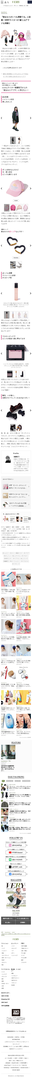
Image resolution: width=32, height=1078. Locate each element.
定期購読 (22, 922)
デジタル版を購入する (23, 918)
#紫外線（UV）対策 (23, 5)
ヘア (12, 950)
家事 (3, 981)
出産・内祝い (24, 950)
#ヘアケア (26, 553)
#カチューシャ (7, 555)
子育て (22, 943)
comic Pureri (7, 1065)
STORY (21, 1058)
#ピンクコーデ (24, 558)
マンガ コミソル (16, 1065)
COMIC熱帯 (23, 1062)
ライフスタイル (5, 969)
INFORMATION (16, 1039)
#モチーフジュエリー (15, 561)
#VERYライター (8, 558)
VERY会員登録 (5, 1005)
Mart (26, 1058)
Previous (1, 118)
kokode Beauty (15, 1067)
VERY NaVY (4, 1002)
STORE (23, 1037)
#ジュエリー (6, 553)
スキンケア (14, 948)
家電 (3, 988)
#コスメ (12, 553)
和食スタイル (19, 1060)
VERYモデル (14, 980)
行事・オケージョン (6, 957)
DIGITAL (17, 1037)
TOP (2, 931)
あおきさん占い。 (6, 992)
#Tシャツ (16, 5)
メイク (13, 931)
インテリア (4, 974)
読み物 (13, 985)
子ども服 (23, 953)
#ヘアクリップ (16, 564)
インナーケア (14, 955)
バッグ (3, 948)
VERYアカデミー (15, 978)
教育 (22, 960)
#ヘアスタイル (25, 561)
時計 (3, 964)
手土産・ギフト (5, 983)
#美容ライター (19, 553)
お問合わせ (26, 1046)
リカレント (14, 982)
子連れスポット (24, 948)
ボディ (13, 953)
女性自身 (8, 1062)
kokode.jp (6, 1067)
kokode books (24, 1067)
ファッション (4, 943)
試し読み (7, 922)
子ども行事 (23, 957)
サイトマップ (16, 1044)
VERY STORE (5, 996)
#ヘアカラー (25, 555)
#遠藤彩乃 (6, 561)
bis (14, 1060)
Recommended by (23, 737)
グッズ (22, 955)
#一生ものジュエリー (8, 5)
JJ (5, 1058)
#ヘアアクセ (16, 558)
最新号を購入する (7, 918)
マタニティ (4, 962)
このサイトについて (10, 1041)
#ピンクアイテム (16, 555)
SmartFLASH (15, 1062)
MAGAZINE (10, 1037)
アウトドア (4, 976)
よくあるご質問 (18, 1046)
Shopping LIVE (5, 999)
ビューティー (4, 11)
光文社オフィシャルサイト (16, 1048)
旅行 (3, 978)
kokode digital (16, 1069)
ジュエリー (4, 950)
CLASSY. (10, 1058)
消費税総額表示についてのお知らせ (16, 1031)
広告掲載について (7, 1046)
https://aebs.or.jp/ (18, 1023)
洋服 (3, 953)
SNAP (3, 960)
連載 (12, 973)
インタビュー (14, 975)
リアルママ (23, 962)
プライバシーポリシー (21, 1041)
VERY (15, 1058)
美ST (10, 1060)
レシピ (3, 971)
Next (30, 118)
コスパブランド (5, 955)
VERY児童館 (24, 946)
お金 (3, 985)
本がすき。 (25, 1065)
